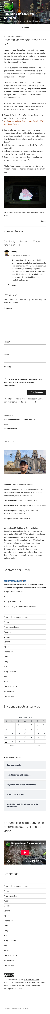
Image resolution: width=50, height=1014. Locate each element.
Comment (9, 308)
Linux (6, 657)
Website (7, 367)
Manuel (20, 36)
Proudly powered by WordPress (16, 1008)
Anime (6, 622)
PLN (5, 667)
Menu (26, 27)
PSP (5, 677)
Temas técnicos (15, 231)
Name (7, 342)
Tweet (43, 221)
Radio (6, 681)
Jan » (38, 746)
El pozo (7, 637)
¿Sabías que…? (10, 696)
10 (31, 729)
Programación (10, 672)
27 (6, 741)
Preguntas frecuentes (13, 592)
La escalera (8, 652)
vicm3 (14, 252)
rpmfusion (35, 115)
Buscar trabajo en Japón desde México (20, 606)
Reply (14, 285)
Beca (6, 597)
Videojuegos (9, 691)
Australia (7, 632)
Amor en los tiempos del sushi (16, 617)
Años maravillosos (11, 627)
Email (7, 354)
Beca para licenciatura (13, 601)
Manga (6, 662)
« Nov (12, 746)
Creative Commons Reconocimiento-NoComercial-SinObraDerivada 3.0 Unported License (24, 986)
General (7, 642)
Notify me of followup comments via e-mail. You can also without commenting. (23, 382)
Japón (6, 647)
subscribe (23, 382)
